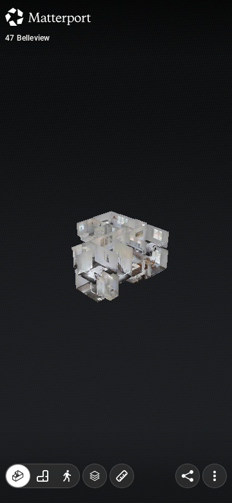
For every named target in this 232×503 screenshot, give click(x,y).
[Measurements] (122, 476)
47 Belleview (27, 38)
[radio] (18, 476)
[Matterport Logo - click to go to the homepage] (48, 16)
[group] (42, 476)
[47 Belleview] (116, 251)
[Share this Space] (187, 476)
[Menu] (214, 476)
